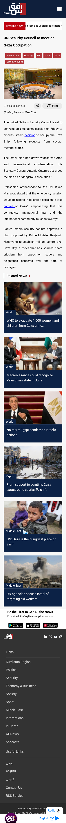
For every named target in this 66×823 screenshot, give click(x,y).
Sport (10, 702)
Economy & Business (21, 686)
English (11, 771)
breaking (28, 55)
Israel (47, 55)
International (13, 55)
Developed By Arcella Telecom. (33, 808)
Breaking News (14, 25)
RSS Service (14, 795)
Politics (11, 670)
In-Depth (12, 726)
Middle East (14, 710)
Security (12, 678)
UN (38, 55)
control (9, 206)
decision (30, 135)
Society (11, 694)
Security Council (15, 62)
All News (12, 734)
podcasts (12, 742)
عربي (9, 763)
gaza (57, 55)
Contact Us (14, 787)
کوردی (10, 779)
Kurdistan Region (18, 662)
